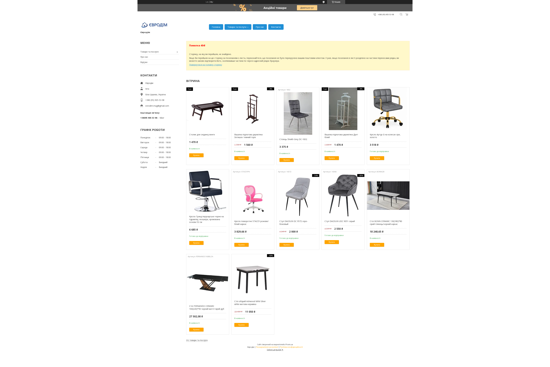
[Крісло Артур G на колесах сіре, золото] (388, 108)
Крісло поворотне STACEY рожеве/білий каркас (251, 222)
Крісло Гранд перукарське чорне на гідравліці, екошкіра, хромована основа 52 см (206, 219)
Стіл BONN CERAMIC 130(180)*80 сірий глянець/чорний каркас (386, 222)
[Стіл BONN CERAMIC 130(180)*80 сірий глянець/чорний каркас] (388, 195)
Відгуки (143, 62)
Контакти (276, 26)
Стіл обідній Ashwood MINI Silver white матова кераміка (250, 302)
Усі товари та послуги (197, 340)
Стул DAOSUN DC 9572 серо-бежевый (293, 222)
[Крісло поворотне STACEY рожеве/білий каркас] (252, 195)
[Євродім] (154, 25)
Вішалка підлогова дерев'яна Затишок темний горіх (248, 136)
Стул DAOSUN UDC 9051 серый (340, 221)
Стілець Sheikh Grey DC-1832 (293, 139)
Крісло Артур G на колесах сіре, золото (385, 136)
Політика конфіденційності (291, 347)
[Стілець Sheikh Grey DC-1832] (298, 113)
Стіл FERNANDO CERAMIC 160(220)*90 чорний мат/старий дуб (206, 307)
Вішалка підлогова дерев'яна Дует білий (341, 136)
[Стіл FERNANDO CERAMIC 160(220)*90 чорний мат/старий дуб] (207, 280)
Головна (216, 26)
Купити (196, 155)
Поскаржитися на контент (267, 347)
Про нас (260, 26)
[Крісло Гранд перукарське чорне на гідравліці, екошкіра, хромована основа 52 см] (207, 190)
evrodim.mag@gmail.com (157, 105)
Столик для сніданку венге (202, 134)
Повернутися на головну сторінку (205, 64)
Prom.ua (289, 344)
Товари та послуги (236, 26)
